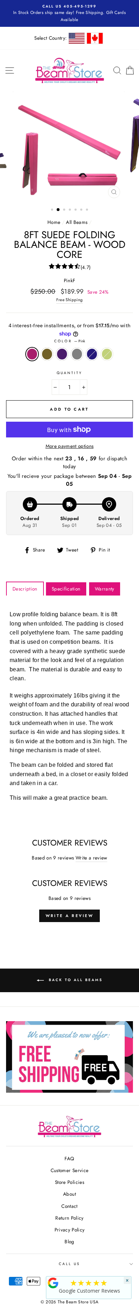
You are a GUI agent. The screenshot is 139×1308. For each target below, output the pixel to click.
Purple (62, 354)
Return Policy (69, 1217)
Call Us (69, 1264)
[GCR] (53, 1283)
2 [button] (58, 210)
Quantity (69, 373)
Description (24, 588)
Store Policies (69, 1182)
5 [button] (76, 210)
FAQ (69, 1158)
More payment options (70, 446)
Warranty (104, 588)
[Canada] (95, 38)
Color (69, 341)
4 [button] (70, 210)
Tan (47, 354)
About (69, 1193)
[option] (69, 13)
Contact (69, 1206)
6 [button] (82, 210)
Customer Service (69, 1170)
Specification (66, 588)
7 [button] (87, 210)
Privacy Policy (70, 1229)
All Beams (76, 222)
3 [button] (65, 210)
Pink (32, 354)
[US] (76, 38)
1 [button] (53, 210)
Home (53, 222)
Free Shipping (69, 300)
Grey (77, 354)
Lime (107, 354)
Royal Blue (92, 354)
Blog (69, 1241)
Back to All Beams (75, 980)
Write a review (91, 857)
